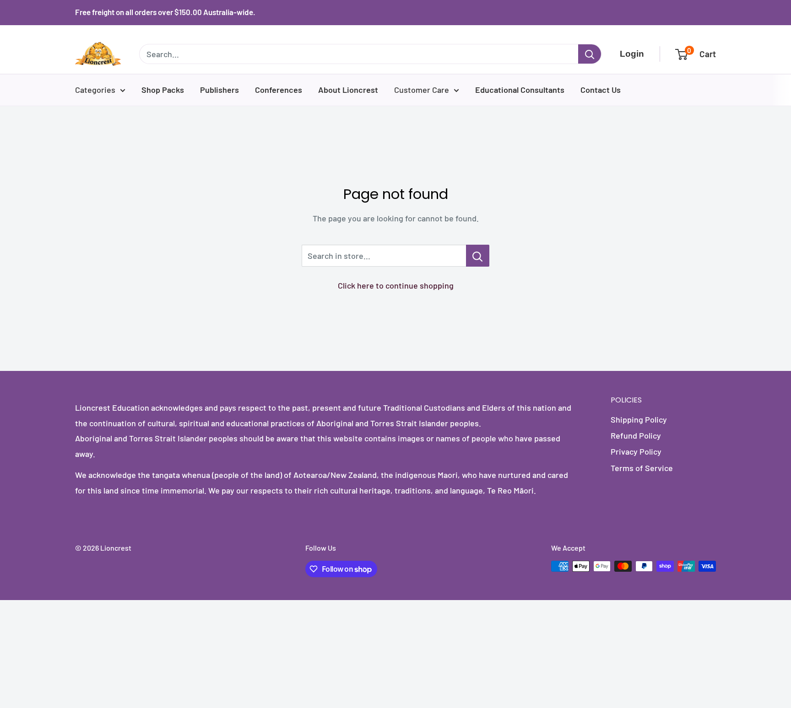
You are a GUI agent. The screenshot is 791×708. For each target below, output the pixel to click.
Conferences (278, 90)
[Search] (589, 54)
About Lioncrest (348, 90)
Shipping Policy (639, 419)
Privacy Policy (636, 451)
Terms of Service (642, 468)
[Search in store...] (477, 256)
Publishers (219, 90)
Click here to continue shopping (396, 285)
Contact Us (600, 90)
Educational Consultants (519, 90)
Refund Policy (636, 435)
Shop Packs (162, 90)
